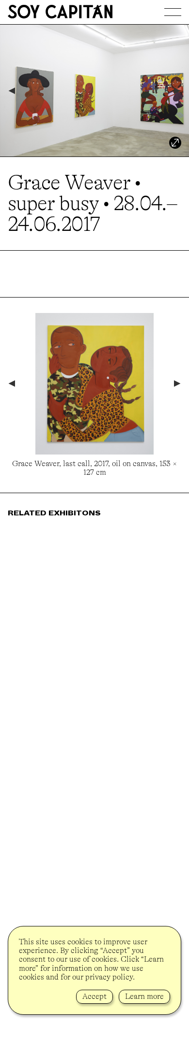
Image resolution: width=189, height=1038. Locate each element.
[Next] (177, 91)
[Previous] (11, 91)
